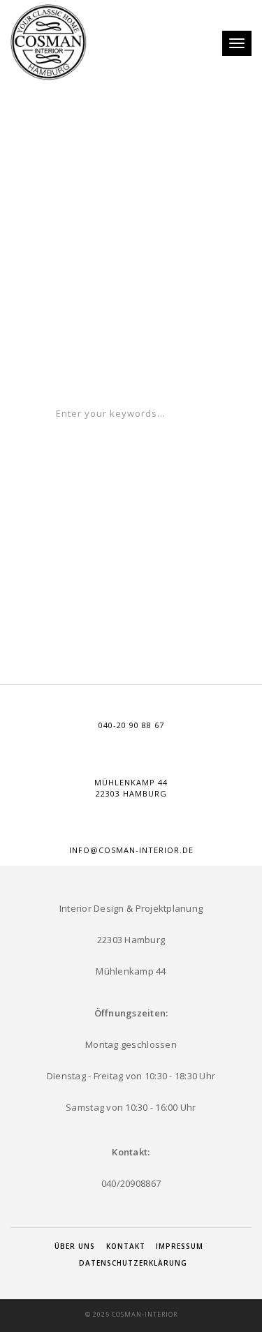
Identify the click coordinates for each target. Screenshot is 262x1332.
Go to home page (131, 367)
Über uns (74, 1246)
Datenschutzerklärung (133, 1263)
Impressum (179, 1246)
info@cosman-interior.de (131, 850)
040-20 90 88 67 (131, 725)
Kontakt (125, 1246)
